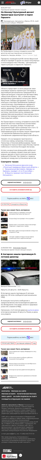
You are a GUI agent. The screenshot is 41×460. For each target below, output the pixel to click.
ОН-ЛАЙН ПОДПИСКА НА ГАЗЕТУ (25, 396)
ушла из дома (33, 310)
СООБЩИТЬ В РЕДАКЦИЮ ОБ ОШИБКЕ (16, 399)
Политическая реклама (26, 394)
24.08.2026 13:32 (6, 248)
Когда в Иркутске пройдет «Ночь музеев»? (21, 218)
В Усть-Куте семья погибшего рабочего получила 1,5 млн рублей (21, 358)
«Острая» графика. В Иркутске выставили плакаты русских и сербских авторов (21, 237)
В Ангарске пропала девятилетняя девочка (22, 369)
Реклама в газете (8, 394)
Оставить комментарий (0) (21, 190)
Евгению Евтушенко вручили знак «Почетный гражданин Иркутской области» (20, 166)
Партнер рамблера (18, 450)
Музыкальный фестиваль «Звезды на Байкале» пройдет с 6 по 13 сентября (18, 170)
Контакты (6, 391)
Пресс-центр (7, 396)
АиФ (35, 55)
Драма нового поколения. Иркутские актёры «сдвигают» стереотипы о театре (22, 225)
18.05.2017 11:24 (6, 8)
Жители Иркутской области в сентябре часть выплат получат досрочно (22, 364)
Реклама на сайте (18, 391)
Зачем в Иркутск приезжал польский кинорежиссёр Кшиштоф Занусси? (20, 213)
